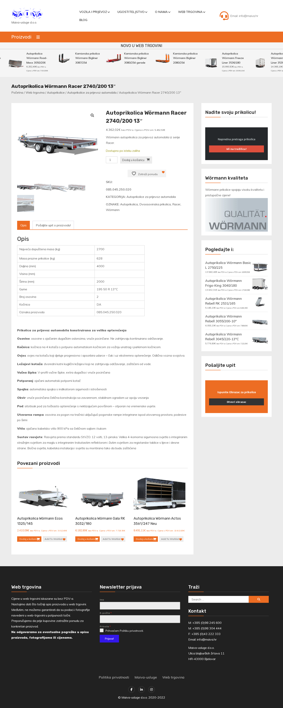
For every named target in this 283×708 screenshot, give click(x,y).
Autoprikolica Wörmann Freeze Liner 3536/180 (228, 58)
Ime (102, 599)
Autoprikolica (129, 204)
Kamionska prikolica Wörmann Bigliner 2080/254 (180, 58)
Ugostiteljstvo (131, 12)
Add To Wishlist (53, 539)
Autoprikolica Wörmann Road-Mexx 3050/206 (32, 58)
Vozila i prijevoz (93, 12)
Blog (83, 20)
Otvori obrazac (236, 402)
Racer (176, 204)
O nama (161, 12)
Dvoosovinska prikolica (155, 204)
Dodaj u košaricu (133, 160)
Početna (17, 92)
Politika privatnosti (114, 677)
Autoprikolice (56, 92)
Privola (105, 626)
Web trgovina (190, 12)
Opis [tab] (23, 225)
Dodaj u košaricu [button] (28, 539)
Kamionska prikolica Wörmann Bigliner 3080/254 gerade (131, 58)
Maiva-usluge (146, 677)
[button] (92, 115)
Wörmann (113, 210)
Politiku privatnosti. (132, 630)
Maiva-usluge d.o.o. (24, 22)
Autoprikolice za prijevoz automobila (91, 92)
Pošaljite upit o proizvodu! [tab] (53, 225)
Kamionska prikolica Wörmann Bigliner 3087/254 (82, 58)
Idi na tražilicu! (236, 149)
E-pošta (106, 612)
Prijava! (109, 638)
